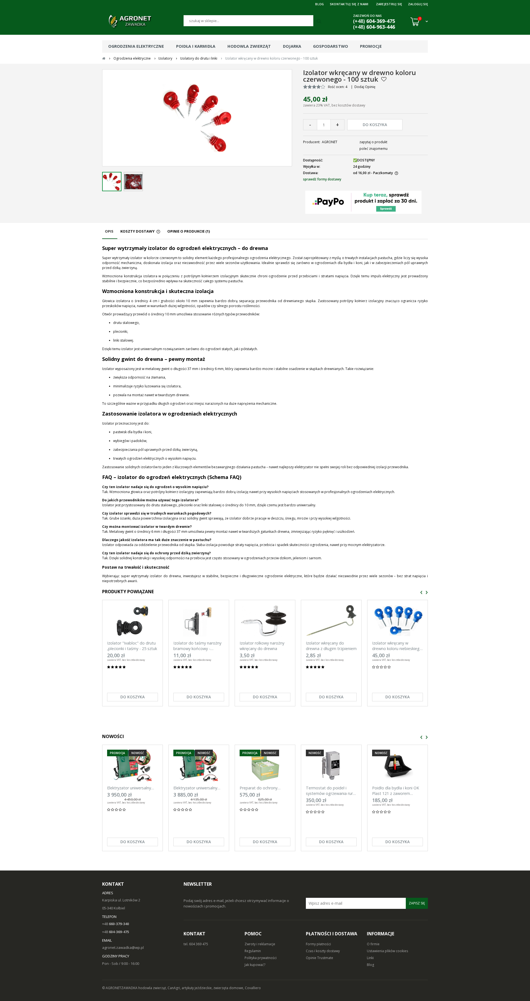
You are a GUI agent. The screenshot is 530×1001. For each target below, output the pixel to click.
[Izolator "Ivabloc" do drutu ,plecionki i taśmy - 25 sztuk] (132, 621)
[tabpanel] (265, 414)
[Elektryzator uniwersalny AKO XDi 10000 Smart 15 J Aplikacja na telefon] (198, 765)
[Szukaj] (319, 21)
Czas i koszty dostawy (323, 951)
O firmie (373, 944)
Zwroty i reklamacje (260, 944)
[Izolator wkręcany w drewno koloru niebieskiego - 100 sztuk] (397, 621)
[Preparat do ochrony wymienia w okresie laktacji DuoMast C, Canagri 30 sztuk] (265, 765)
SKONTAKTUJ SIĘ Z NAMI (349, 4)
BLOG (319, 4)
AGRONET (329, 142)
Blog (370, 964)
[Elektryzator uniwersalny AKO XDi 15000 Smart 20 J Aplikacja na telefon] (132, 765)
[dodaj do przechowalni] (383, 79)
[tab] (109, 234)
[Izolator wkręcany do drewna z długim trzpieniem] (331, 621)
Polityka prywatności (261, 957)
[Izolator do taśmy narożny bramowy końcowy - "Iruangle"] (198, 621)
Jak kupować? (255, 964)
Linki (370, 957)
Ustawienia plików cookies (387, 951)
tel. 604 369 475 (196, 944)
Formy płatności (318, 944)
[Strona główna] (143, 21)
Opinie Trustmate (319, 957)
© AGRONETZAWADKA (120, 988)
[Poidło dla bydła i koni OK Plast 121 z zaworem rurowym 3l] (397, 765)
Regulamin (253, 951)
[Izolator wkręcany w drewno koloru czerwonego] (112, 181)
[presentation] (421, 592)
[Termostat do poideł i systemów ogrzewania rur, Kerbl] (331, 765)
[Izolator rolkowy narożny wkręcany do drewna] (265, 621)
